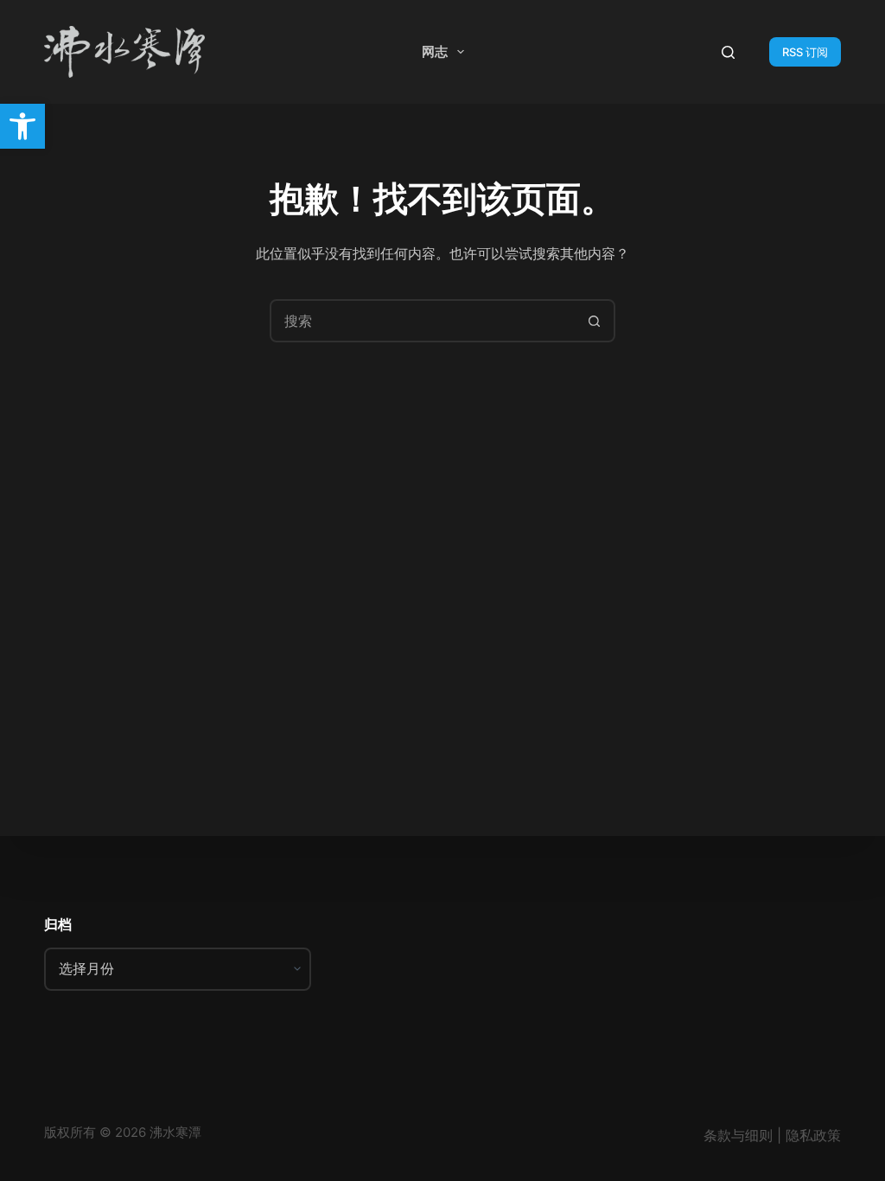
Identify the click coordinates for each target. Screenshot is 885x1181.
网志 (435, 51)
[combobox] (422, 320)
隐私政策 (813, 1135)
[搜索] (728, 52)
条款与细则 (738, 1135)
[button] (22, 126)
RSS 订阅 (805, 52)
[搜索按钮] (594, 321)
